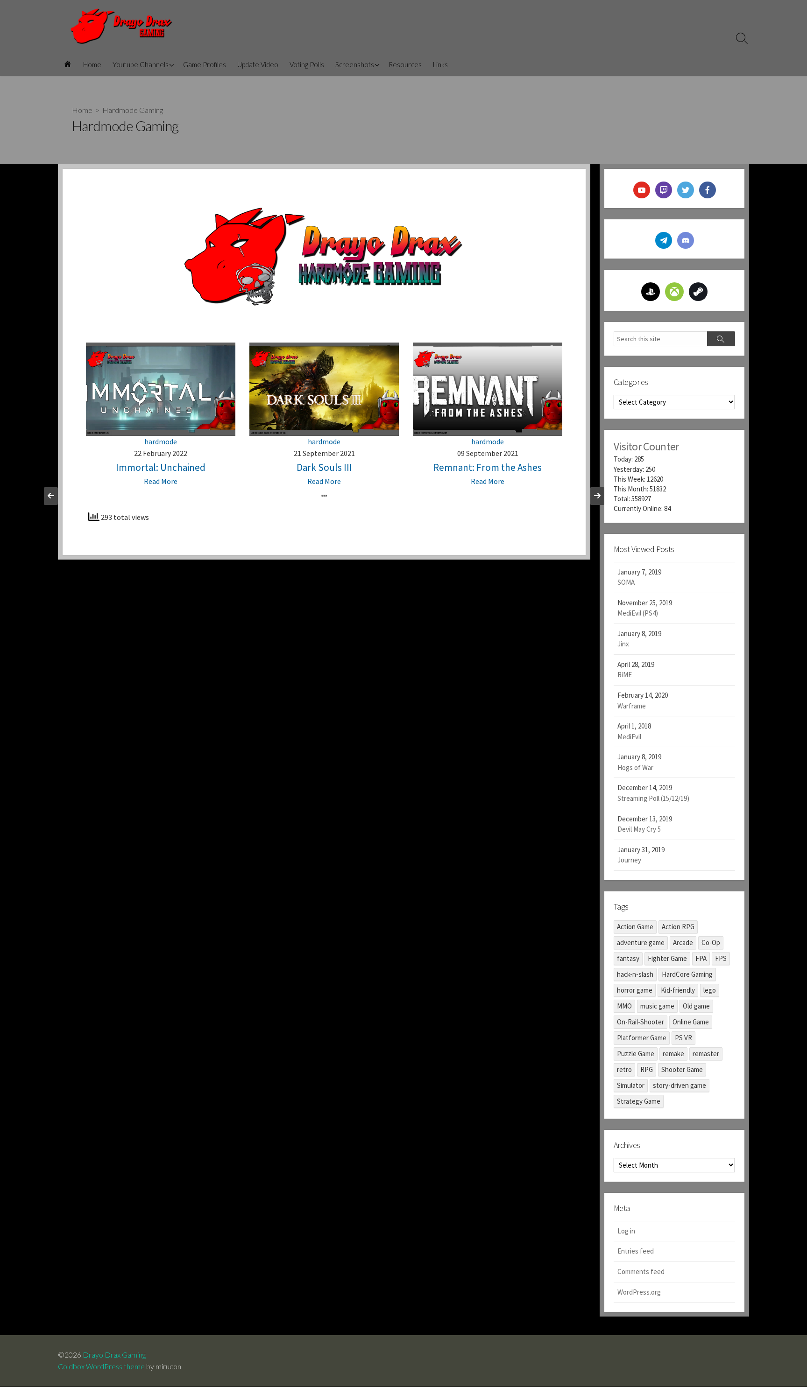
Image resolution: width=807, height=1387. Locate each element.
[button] (322, 496)
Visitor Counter (646, 446)
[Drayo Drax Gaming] (121, 26)
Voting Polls (307, 64)
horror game (634, 990)
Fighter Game (667, 958)
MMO (624, 1006)
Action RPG (678, 926)
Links (440, 64)
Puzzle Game (635, 1053)
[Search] (721, 338)
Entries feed (635, 1251)
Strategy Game (638, 1101)
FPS (721, 958)
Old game (696, 1006)
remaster (706, 1053)
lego (709, 990)
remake (673, 1053)
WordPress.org (639, 1292)
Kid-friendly (678, 990)
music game (657, 1006)
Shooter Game (682, 1069)
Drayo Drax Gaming (114, 1355)
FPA (701, 958)
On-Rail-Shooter (640, 1021)
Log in (626, 1230)
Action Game (635, 926)
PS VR (683, 1037)
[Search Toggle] (742, 38)
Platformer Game (641, 1037)
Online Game (690, 1021)
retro (624, 1069)
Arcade (683, 942)
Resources (405, 64)
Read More (160, 481)
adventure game (641, 942)
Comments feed (641, 1271)
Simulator (630, 1085)
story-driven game (679, 1085)
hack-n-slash (635, 974)
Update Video (257, 64)
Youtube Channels (141, 64)
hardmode (160, 441)
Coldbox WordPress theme (101, 1366)
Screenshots (354, 64)
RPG (646, 1069)
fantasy (628, 958)
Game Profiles (204, 64)
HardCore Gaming (687, 974)
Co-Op (710, 942)
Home (92, 64)
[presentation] (51, 496)
